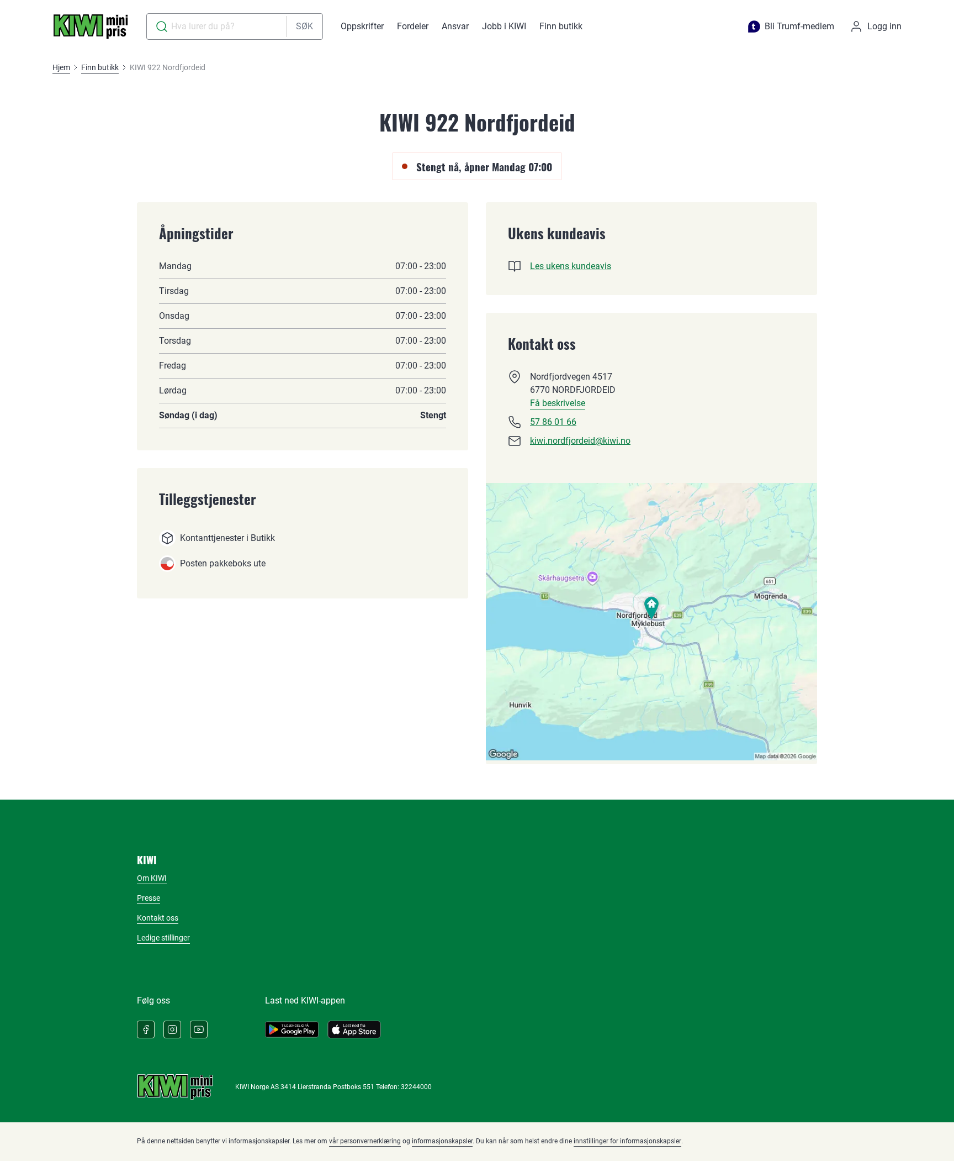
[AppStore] (354, 1029)
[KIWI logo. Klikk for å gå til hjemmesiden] (90, 26)
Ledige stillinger (163, 937)
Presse (148, 898)
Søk (304, 26)
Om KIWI (152, 878)
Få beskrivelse (557, 403)
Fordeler (412, 26)
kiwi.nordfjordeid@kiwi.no (580, 440)
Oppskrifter (362, 26)
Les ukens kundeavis (570, 266)
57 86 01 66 (553, 422)
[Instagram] (172, 1029)
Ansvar (455, 26)
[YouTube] (199, 1029)
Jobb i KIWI (504, 26)
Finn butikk (560, 26)
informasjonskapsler (442, 1141)
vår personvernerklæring (365, 1141)
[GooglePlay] (292, 1029)
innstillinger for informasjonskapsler (627, 1141)
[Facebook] (146, 1029)
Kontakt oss (157, 917)
